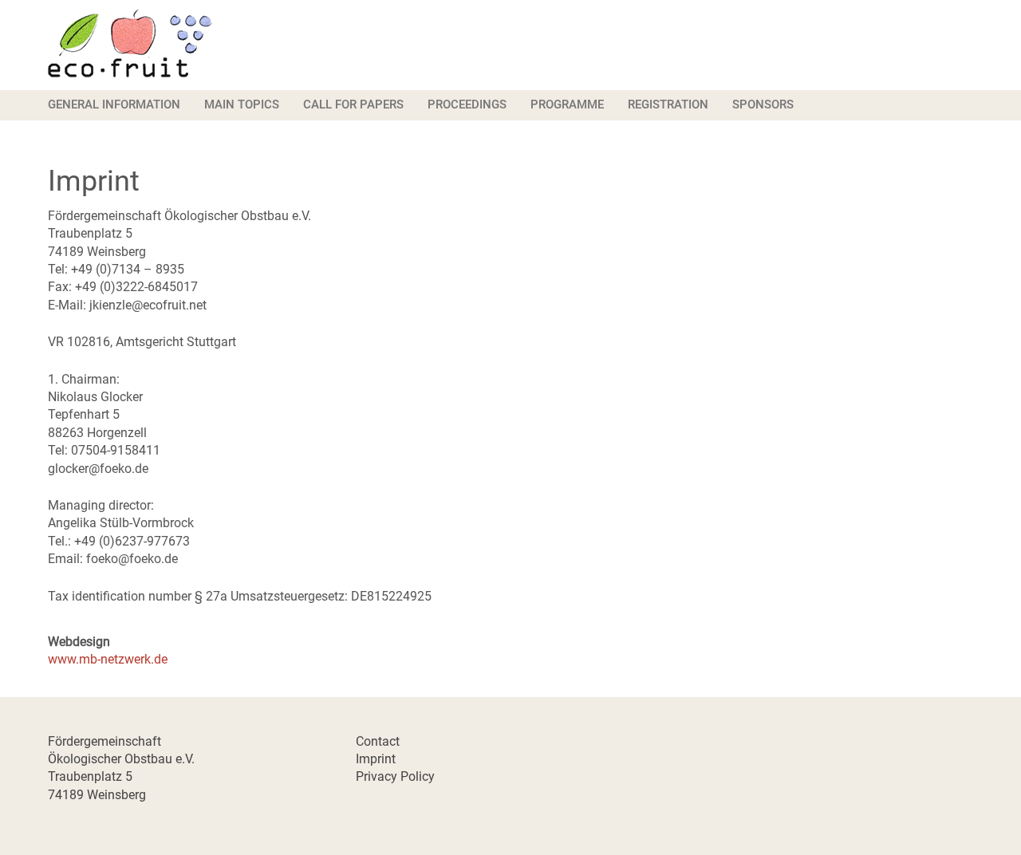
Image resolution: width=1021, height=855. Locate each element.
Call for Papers (353, 104)
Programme (567, 104)
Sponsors (763, 104)
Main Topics (241, 104)
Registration (668, 104)
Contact (378, 741)
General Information (114, 104)
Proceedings (467, 104)
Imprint (376, 758)
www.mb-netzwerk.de (108, 659)
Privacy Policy (395, 776)
